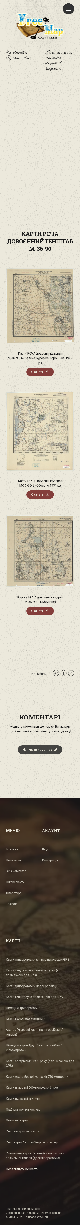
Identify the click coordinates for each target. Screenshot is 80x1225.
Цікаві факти (15, 882)
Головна (12, 849)
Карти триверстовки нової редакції (31, 986)
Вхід (45, 849)
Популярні (13, 860)
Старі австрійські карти (22, 1131)
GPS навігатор (16, 871)
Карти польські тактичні (23, 1098)
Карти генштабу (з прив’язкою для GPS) (35, 997)
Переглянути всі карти (22, 1169)
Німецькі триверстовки (23, 1008)
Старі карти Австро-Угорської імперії (32, 1142)
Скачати (37, 372)
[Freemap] (40, 26)
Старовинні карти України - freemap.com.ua (33, 1212)
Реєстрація (50, 860)
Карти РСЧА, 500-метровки (25, 1019)
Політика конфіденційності (23, 1208)
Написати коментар (37, 749)
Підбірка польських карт (24, 1109)
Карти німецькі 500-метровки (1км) (32, 1087)
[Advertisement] (40, 123)
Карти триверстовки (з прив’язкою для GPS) (38, 959)
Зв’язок (11, 904)
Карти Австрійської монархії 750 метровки (37, 1076)
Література (13, 893)
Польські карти (17, 1120)
